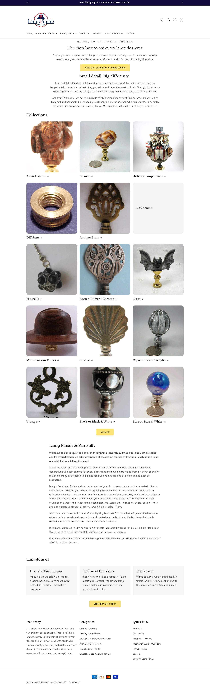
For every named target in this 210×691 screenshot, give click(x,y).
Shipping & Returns (142, 639)
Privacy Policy (140, 649)
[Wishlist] (175, 20)
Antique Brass (89, 237)
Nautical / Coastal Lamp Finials (95, 639)
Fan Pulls (32, 298)
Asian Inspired (36, 176)
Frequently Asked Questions (147, 644)
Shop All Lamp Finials (143, 659)
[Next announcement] (182, 2)
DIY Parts (32, 237)
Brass (136, 298)
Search (136, 654)
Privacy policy (74, 682)
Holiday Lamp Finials (148, 176)
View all (105, 432)
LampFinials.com (41, 682)
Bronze (85, 360)
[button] (46, 33)
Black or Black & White (96, 421)
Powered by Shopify (57, 682)
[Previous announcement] (27, 2)
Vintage (31, 421)
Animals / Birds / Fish (90, 644)
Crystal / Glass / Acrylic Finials (95, 654)
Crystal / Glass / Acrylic (149, 360)
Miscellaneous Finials (41, 360)
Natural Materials (88, 628)
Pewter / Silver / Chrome (97, 298)
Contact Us (138, 633)
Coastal (85, 176)
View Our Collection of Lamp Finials (105, 67)
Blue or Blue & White (147, 421)
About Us (137, 628)
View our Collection (105, 603)
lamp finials (81, 475)
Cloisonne (142, 208)
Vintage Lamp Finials (90, 649)
